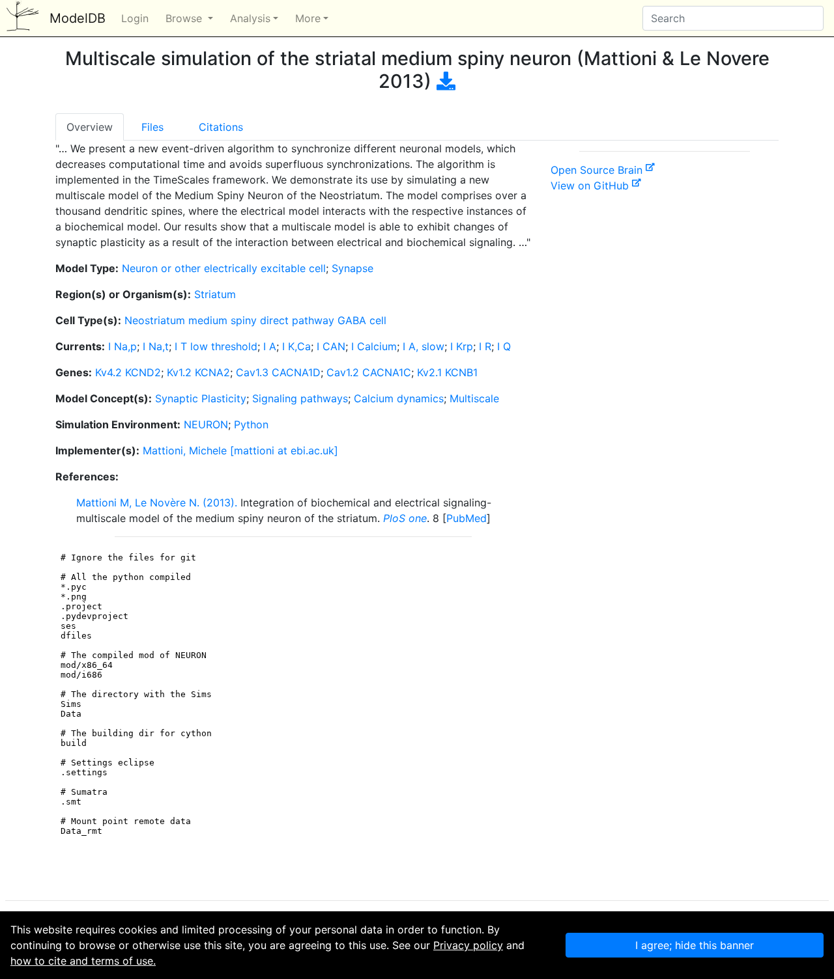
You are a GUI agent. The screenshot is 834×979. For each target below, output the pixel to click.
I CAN (331, 346)
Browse (185, 18)
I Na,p (122, 346)
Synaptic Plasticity (200, 398)
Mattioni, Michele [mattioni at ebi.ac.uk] (240, 450)
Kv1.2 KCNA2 (198, 372)
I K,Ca (296, 346)
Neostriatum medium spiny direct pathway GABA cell (255, 320)
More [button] (308, 18)
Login (135, 18)
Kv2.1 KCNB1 (447, 372)
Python (251, 424)
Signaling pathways (300, 398)
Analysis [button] (250, 18)
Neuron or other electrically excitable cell (224, 268)
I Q (504, 346)
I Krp (461, 346)
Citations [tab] (221, 126)
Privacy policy (468, 945)
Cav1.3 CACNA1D (278, 372)
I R (485, 346)
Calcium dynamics (399, 398)
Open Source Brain (598, 169)
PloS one (405, 518)
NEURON (206, 424)
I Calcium (374, 346)
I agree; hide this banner (694, 945)
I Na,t (156, 346)
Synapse (352, 268)
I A (269, 346)
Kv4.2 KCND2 (128, 372)
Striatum (215, 294)
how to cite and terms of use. (83, 960)
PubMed (466, 518)
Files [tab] (152, 126)
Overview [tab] (89, 126)
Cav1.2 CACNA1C (368, 372)
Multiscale (474, 398)
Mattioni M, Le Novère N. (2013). (156, 502)
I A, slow (423, 346)
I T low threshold (216, 346)
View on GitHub (591, 185)
